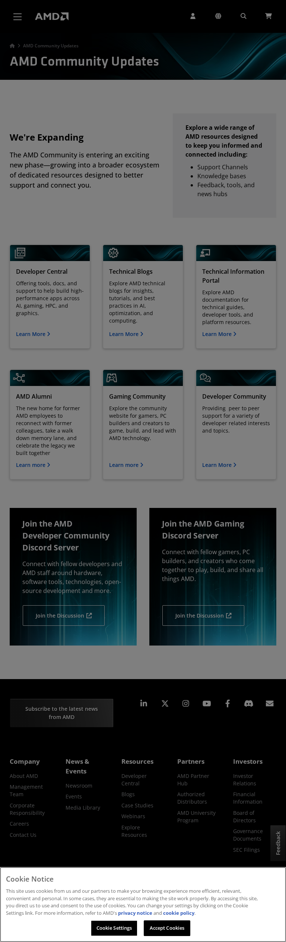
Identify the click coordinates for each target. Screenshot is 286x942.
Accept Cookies (167, 927)
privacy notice (135, 913)
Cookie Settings (114, 927)
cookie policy (178, 913)
